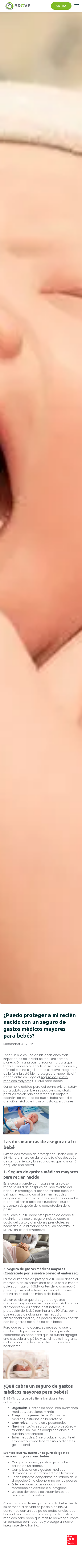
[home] (16, 6)
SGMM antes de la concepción (54, 1286)
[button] (76, 5)
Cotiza (61, 5)
